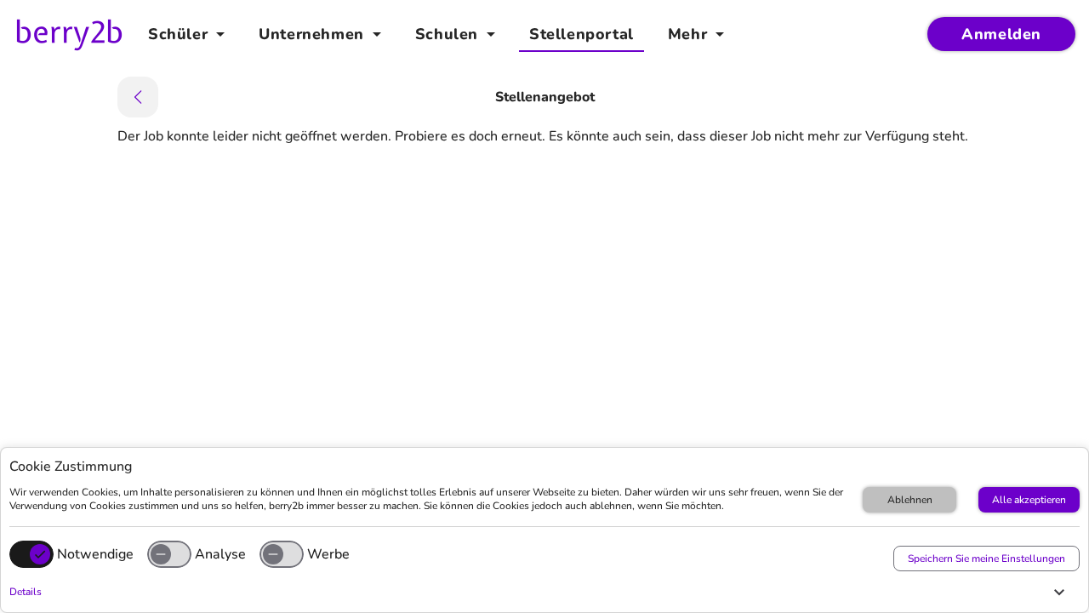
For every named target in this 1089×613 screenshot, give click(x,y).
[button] (540, 591)
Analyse (220, 554)
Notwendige (95, 554)
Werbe (328, 554)
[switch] (169, 554)
